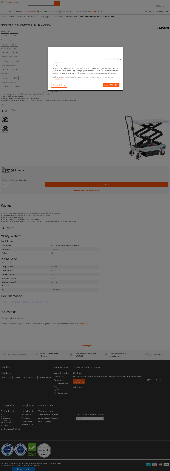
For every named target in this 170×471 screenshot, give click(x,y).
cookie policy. (59, 78)
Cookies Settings (59, 85)
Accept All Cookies (111, 85)
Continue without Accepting (112, 59)
